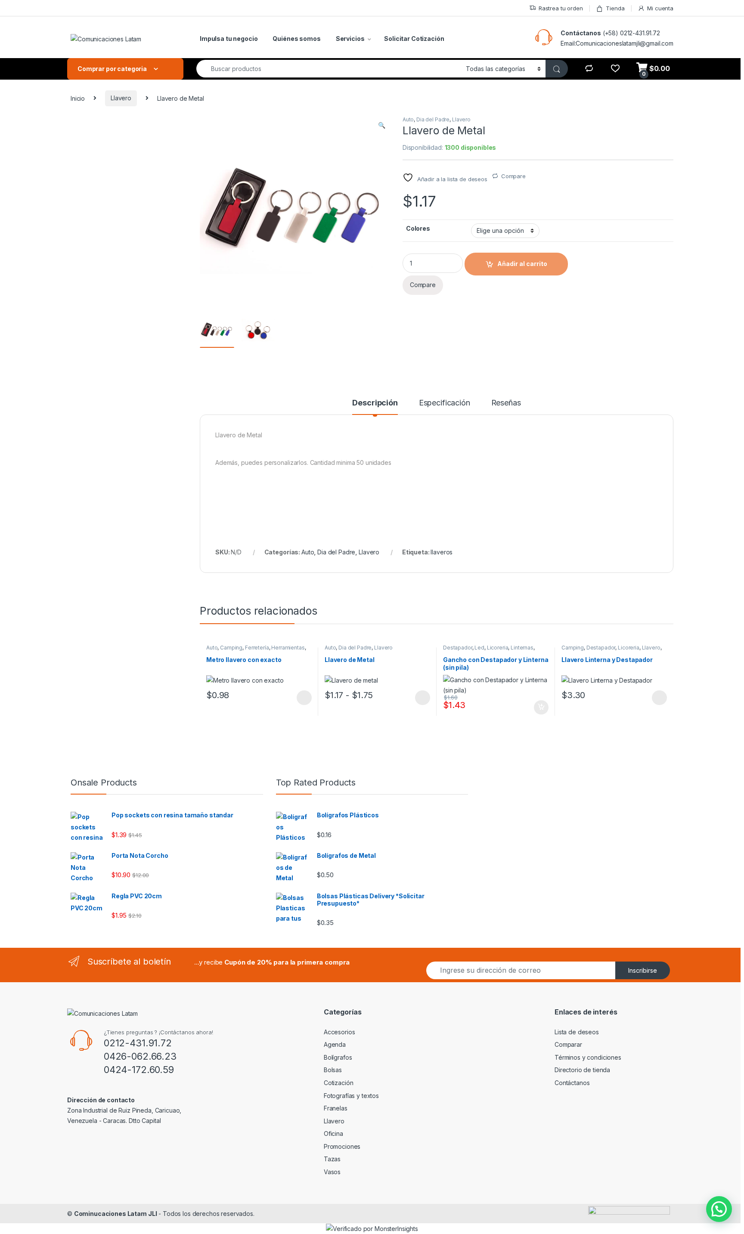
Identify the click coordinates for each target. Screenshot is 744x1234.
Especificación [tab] (444, 403)
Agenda (335, 1044)
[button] (381, 125)
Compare (513, 176)
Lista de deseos (577, 1032)
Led (479, 647)
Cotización (338, 1082)
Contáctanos (581, 33)
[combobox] (328, 68)
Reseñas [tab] (506, 403)
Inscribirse (642, 970)
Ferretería (257, 647)
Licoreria (497, 647)
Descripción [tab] (374, 403)
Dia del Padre (433, 119)
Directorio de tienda (582, 1069)
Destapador (457, 647)
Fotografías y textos (351, 1095)
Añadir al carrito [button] (540, 707)
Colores (418, 228)
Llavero (121, 98)
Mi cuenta (660, 8)
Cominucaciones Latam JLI (115, 1213)
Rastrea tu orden (561, 8)
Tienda (615, 8)
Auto (408, 119)
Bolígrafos (338, 1057)
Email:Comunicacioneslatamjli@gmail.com (617, 43)
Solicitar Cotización (414, 38)
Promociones (342, 1146)
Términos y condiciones (588, 1057)
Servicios (350, 38)
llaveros (442, 552)
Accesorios (339, 1032)
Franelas (335, 1108)
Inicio (78, 98)
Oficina (333, 1133)
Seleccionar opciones (295, 697)
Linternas (522, 647)
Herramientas (287, 647)
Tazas (332, 1159)
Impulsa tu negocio (228, 38)
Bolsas (333, 1069)
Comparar (568, 1044)
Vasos (332, 1171)
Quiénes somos (296, 38)
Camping (231, 647)
